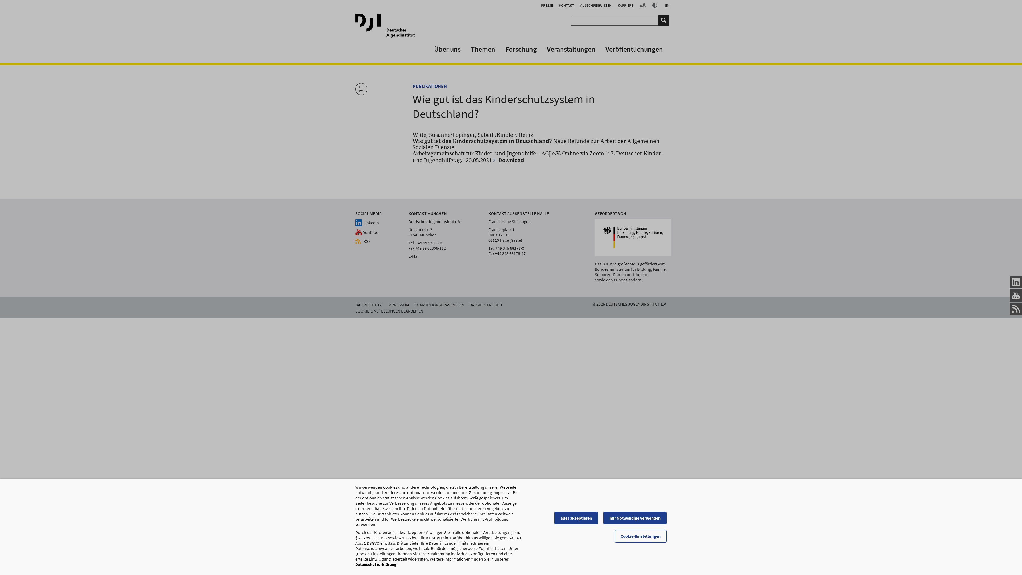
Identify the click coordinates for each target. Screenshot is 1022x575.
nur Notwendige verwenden (635, 518)
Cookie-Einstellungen (641, 536)
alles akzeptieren (576, 518)
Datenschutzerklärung (376, 564)
